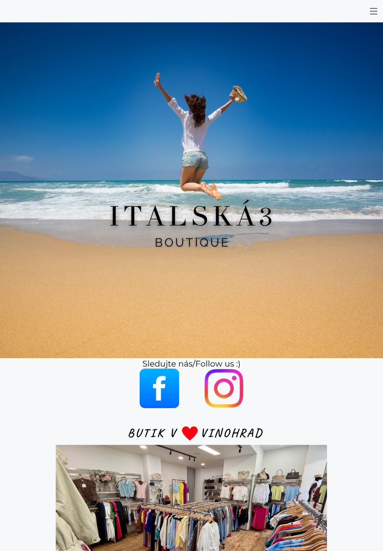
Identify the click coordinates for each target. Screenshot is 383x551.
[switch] (373, 11)
